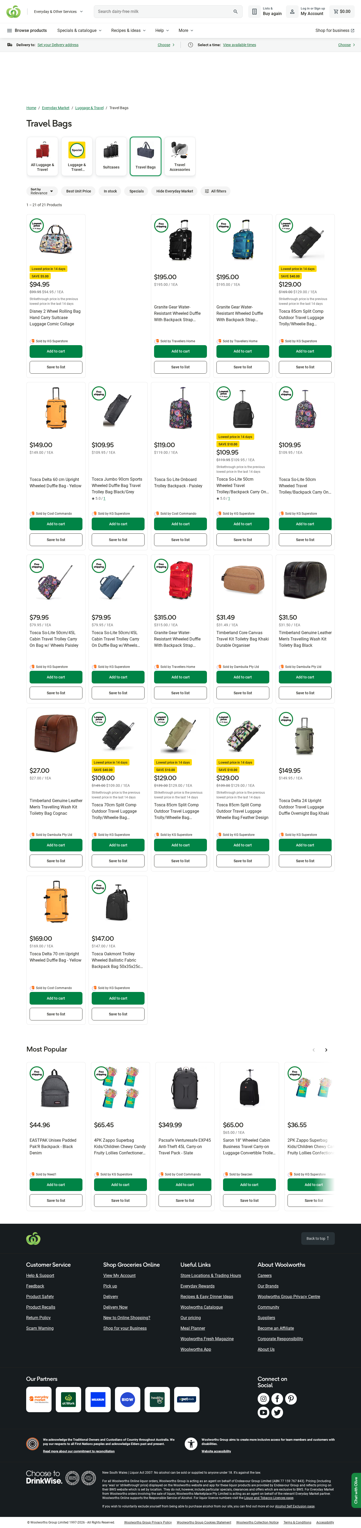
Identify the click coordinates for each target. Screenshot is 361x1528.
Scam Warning (40, 1328)
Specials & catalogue (76, 30)
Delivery (110, 1296)
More (183, 30)
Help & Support (40, 1275)
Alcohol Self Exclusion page (294, 1506)
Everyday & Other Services (55, 11)
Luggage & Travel (89, 108)
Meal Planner (193, 1328)
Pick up (110, 1286)
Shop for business (332, 30)
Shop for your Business (125, 1328)
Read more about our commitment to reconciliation (79, 1451)
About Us (266, 1349)
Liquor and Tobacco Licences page (268, 1498)
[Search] (236, 11)
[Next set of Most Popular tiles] (326, 1050)
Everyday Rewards (198, 1286)
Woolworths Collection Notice (257, 1522)
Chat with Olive (356, 1490)
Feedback (35, 1286)
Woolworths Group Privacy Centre (289, 1296)
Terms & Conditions (297, 1522)
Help (159, 30)
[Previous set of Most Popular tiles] (313, 1050)
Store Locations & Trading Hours (211, 1275)
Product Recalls (40, 1307)
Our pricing (191, 1317)
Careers (265, 1275)
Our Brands (268, 1286)
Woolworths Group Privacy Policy (148, 1522)
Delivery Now (115, 1307)
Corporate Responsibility (280, 1338)
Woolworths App (196, 1349)
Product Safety (40, 1296)
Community (268, 1307)
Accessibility (325, 1522)
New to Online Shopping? (126, 1317)
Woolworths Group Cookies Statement (204, 1522)
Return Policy (38, 1317)
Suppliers (266, 1317)
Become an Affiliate (276, 1328)
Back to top (316, 1238)
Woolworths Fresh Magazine (207, 1338)
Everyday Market (56, 108)
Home (31, 108)
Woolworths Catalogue (202, 1307)
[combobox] (168, 11)
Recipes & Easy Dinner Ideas (207, 1296)
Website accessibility (216, 1451)
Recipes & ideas (126, 30)
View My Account (119, 1275)
